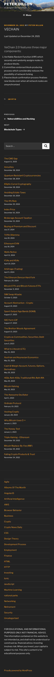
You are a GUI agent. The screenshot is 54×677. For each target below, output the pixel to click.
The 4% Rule (10, 201)
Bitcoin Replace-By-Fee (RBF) (18, 446)
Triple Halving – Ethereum (16, 437)
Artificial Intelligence (14, 499)
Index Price (9, 209)
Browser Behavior (13, 510)
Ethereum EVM (11, 243)
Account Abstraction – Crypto (18, 303)
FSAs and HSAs (11, 260)
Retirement (9, 607)
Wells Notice (10, 252)
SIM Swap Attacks (13, 294)
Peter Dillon (18, 4)
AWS (6, 504)
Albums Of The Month (15, 487)
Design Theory (11, 538)
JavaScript (9, 584)
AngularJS (9, 493)
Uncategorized (11, 618)
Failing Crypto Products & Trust (19, 454)
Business (8, 516)
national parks (11, 595)
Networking (10, 601)
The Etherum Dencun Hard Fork (19, 277)
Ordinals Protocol (13, 403)
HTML (7, 561)
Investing (8, 572)
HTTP (7, 567)
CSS (6, 533)
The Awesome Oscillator (16, 395)
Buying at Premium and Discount (20, 226)
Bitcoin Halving (11, 386)
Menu (28, 15)
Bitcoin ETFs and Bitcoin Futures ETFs (22, 286)
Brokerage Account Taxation (18, 218)
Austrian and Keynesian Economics (21, 357)
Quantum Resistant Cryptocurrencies (22, 175)
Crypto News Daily (13, 527)
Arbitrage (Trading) (13, 269)
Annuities (9, 167)
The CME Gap (10, 158)
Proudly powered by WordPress (18, 670)
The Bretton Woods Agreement (19, 328)
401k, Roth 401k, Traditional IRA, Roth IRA (24, 378)
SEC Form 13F (11, 320)
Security (8, 612)
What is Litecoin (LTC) (14, 349)
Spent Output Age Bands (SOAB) (20, 311)
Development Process (15, 544)
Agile (6, 482)
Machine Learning (13, 590)
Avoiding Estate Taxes (15, 192)
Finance (8, 556)
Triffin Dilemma (11, 235)
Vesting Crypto (11, 412)
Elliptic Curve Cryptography (17, 184)
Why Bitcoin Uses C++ (15, 420)
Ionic (6, 578)
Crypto (12, 99)
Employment (10, 550)
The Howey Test (12, 429)
